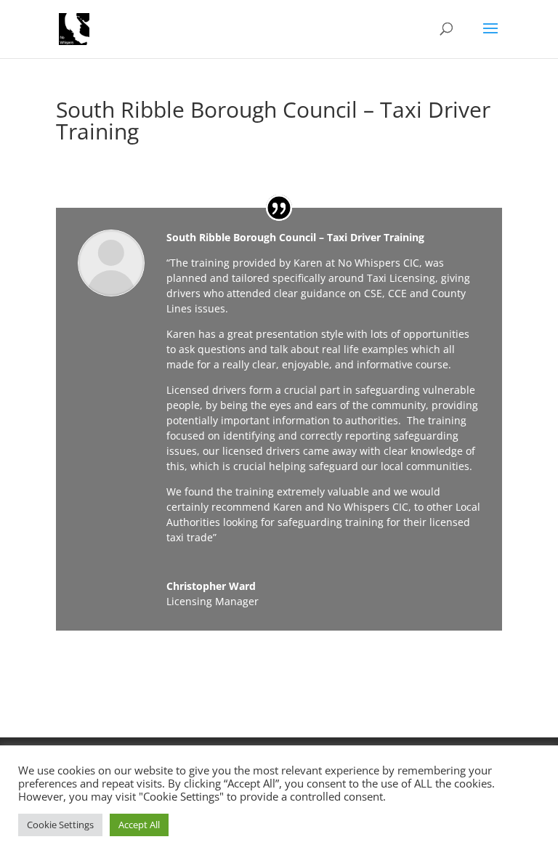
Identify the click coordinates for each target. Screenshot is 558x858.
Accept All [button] (139, 824)
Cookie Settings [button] (60, 824)
